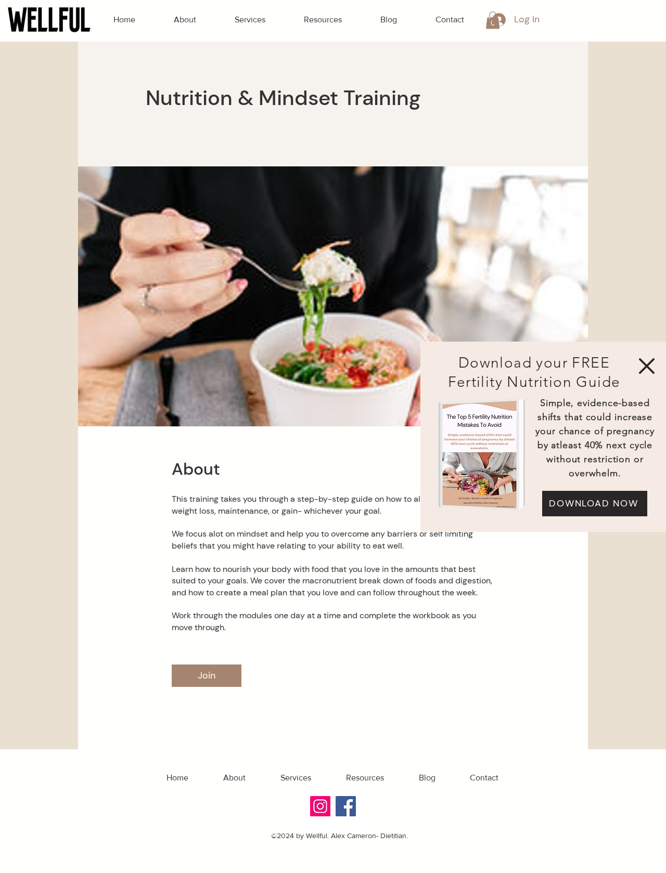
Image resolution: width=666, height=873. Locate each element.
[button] (647, 366)
